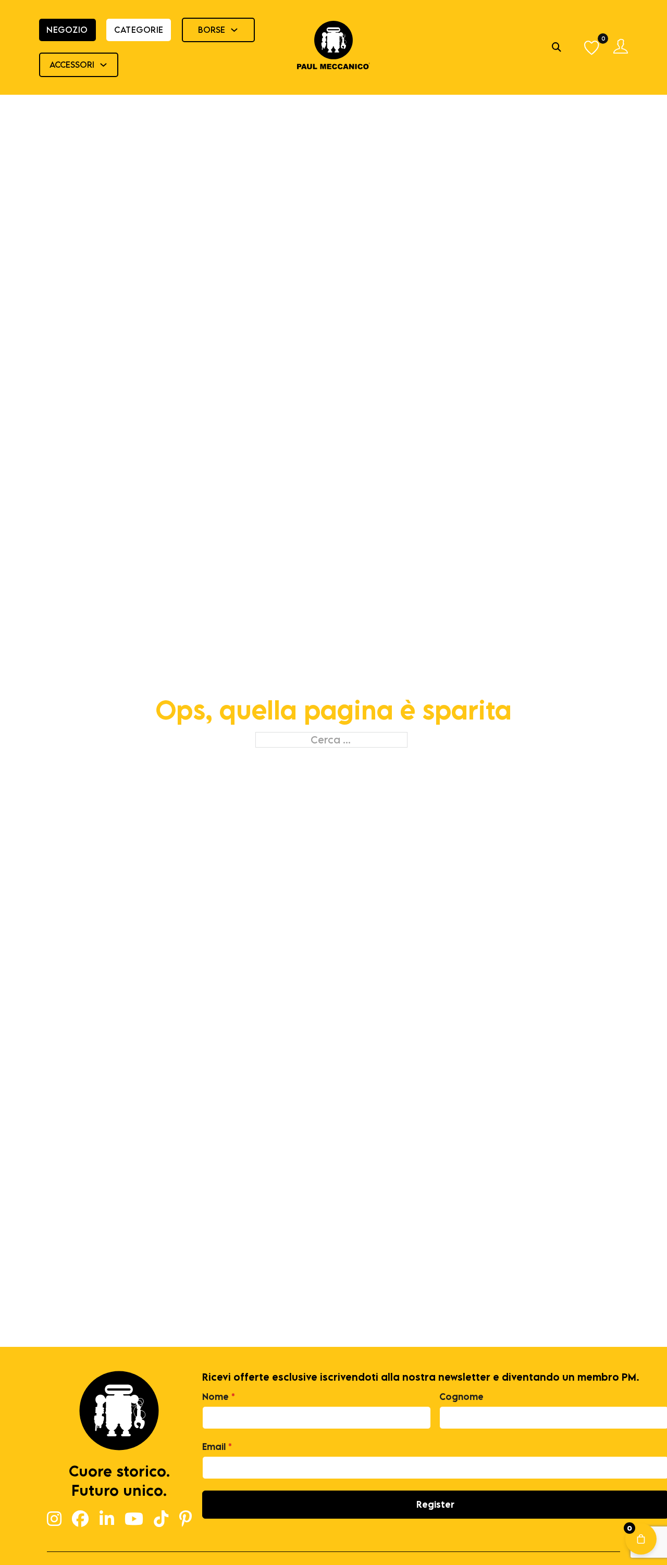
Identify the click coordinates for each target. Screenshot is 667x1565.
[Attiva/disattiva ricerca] (556, 47)
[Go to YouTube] (134, 1519)
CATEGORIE (139, 29)
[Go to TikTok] (161, 1519)
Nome (218, 1396)
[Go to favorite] (592, 48)
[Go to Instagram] (54, 1519)
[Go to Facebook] (80, 1519)
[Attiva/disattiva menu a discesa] (234, 30)
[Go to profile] (620, 47)
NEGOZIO (67, 29)
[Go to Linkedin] (107, 1519)
